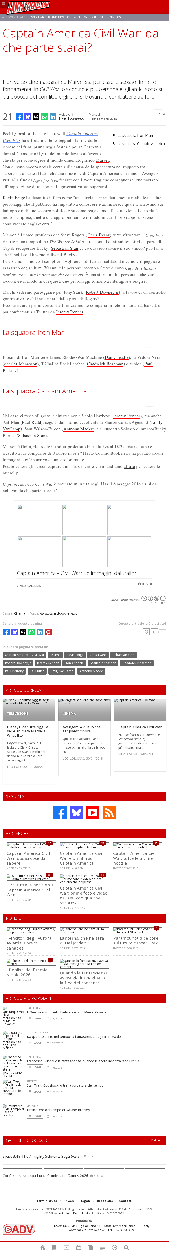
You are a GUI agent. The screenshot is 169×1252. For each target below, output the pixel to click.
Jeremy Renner (69, 312)
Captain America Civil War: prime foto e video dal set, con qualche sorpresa (83, 895)
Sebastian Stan (64, 248)
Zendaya (115, 17)
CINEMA (69, 713)
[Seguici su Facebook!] (60, 812)
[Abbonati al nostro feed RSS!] (109, 812)
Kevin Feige (14, 197)
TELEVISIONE (17, 713)
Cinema (19, 613)
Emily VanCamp (62, 671)
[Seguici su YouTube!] (92, 812)
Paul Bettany (14, 671)
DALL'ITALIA (34, 1008)
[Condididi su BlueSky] (27, 117)
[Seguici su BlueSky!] (76, 812)
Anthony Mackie (78, 429)
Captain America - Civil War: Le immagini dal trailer (76, 573)
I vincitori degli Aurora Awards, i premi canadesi (29, 943)
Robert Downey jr (102, 292)
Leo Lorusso (71, 118)
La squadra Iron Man (135, 135)
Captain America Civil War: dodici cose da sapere (28, 858)
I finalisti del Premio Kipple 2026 (27, 972)
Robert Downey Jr (18, 663)
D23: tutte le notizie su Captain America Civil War (30, 889)
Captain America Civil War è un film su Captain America (81, 858)
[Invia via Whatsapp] (44, 117)
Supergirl (98, 17)
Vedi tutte (157, 1140)
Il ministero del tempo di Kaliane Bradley (58, 1109)
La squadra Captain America (141, 143)
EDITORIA (32, 1105)
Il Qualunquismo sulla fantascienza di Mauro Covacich (68, 1012)
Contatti (126, 1201)
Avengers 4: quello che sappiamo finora (82, 729)
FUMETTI (32, 1081)
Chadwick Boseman (105, 364)
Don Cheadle (117, 357)
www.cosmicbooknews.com (60, 613)
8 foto (147, 584)
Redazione (105, 1201)
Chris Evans (99, 235)
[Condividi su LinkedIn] (53, 117)
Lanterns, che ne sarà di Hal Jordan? (82, 940)
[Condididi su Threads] (36, 117)
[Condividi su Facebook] (19, 117)
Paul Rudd (31, 422)
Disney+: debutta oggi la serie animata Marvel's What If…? (27, 731)
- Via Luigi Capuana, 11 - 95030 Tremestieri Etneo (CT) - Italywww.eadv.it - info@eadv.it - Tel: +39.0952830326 (101, 1228)
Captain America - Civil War (24, 655)
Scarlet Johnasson (20, 364)
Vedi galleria (30, 586)
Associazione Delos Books (72, 1213)
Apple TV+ (80, 17)
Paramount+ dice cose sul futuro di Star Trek (135, 940)
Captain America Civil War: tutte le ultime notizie (134, 858)
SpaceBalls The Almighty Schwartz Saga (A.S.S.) (42, 1156)
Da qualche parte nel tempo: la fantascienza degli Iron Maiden (75, 1036)
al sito (129, 466)
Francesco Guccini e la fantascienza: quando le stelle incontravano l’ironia (83, 1061)
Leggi (37, 1018)
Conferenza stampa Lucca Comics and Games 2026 (45, 1175)
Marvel (102, 160)
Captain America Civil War (140, 727)
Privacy (69, 1201)
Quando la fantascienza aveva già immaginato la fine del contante (84, 977)
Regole (85, 1201)
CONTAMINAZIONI (37, 1032)
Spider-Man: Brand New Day (50, 17)
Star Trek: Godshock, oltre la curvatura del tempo (65, 1085)
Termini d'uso (47, 1201)
